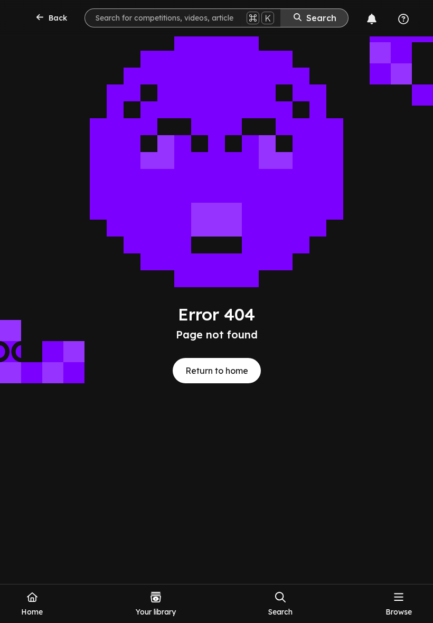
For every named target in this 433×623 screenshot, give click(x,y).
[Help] (403, 19)
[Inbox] (371, 19)
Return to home (216, 370)
